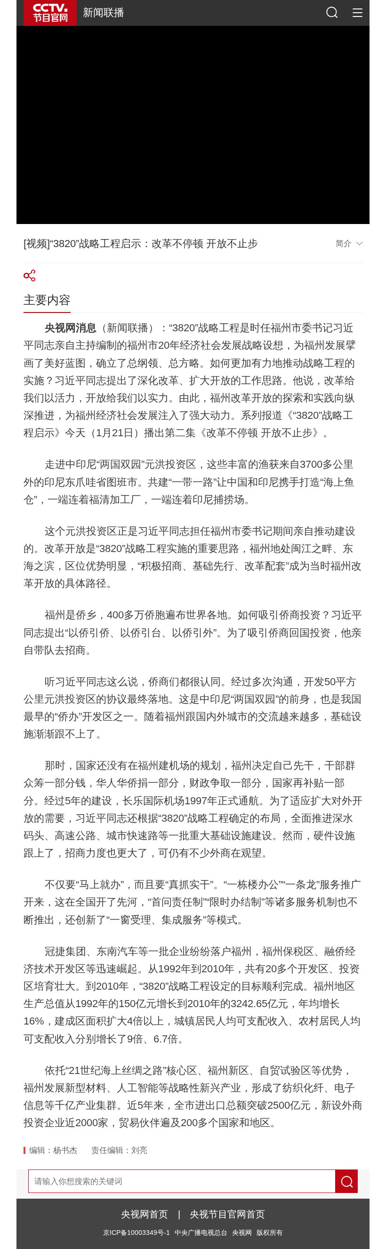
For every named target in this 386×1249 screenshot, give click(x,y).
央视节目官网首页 (227, 1214)
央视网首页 (144, 1214)
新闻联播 (103, 12)
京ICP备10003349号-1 (136, 1232)
